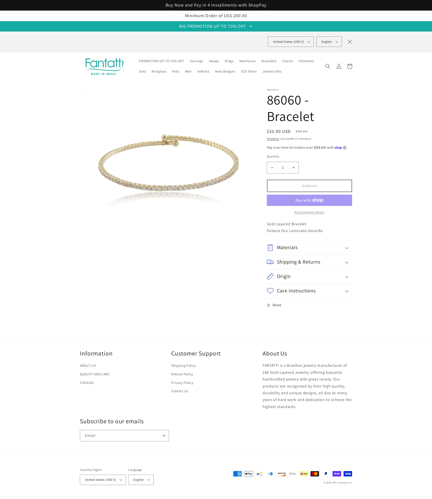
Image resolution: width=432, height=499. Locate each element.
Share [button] (276, 305)
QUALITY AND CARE (95, 374)
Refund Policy (182, 374)
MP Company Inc (342, 482)
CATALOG (87, 382)
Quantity (273, 156)
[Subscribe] (163, 436)
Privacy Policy (182, 382)
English (327, 41)
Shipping (273, 139)
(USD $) (288, 41)
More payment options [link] (309, 212)
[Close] (349, 41)
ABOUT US (88, 365)
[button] (327, 66)
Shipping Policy (183, 365)
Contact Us (179, 391)
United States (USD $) (100, 479)
